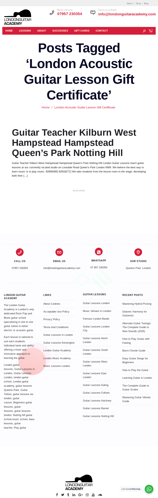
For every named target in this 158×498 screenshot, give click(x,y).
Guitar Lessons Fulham (96, 392)
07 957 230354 (98, 267)
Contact (102, 30)
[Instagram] (87, 495)
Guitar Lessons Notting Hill (98, 416)
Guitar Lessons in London (58, 334)
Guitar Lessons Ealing (95, 385)
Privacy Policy (51, 319)
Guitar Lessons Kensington (59, 342)
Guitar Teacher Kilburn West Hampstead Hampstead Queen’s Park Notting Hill (74, 142)
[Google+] (80, 495)
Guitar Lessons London (96, 303)
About (130, 3)
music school (19, 419)
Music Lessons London (56, 366)
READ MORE (79, 191)
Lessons (25, 30)
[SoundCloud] (100, 495)
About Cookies (51, 303)
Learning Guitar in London (137, 377)
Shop (138, 3)
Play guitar (20, 427)
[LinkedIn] (74, 495)
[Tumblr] (68, 495)
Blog (146, 3)
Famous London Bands (96, 318)
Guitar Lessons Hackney (97, 400)
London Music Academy (57, 358)
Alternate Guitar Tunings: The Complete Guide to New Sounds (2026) (136, 327)
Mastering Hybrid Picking (136, 303)
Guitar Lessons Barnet (96, 408)
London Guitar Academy (57, 350)
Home (9, 30)
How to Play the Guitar (135, 370)
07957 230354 (20, 268)
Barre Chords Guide (133, 350)
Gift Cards (81, 30)
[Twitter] (63, 495)
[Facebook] (57, 495)
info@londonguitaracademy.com (127, 14)
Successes (60, 30)
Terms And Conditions (56, 327)
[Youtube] (93, 495)
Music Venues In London (97, 311)
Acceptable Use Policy (56, 311)
